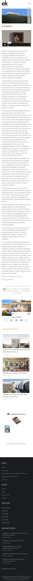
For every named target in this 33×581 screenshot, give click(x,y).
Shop (3, 492)
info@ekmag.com (7, 577)
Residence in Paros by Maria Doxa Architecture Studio (15, 396)
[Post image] (16, 341)
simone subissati (16, 293)
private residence (25, 291)
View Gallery (29, 14)
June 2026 (5, 514)
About (4, 467)
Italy (3, 291)
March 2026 (5, 523)
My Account (6, 495)
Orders (4, 498)
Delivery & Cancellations (9, 476)
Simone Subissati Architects (12, 276)
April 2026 (5, 520)
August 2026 (6, 508)
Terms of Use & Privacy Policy (21, 577)
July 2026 (5, 511)
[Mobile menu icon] (29, 3)
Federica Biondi (7, 279)
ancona (9, 289)
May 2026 (5, 517)
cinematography (25, 289)
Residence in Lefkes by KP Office (15, 373)
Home (4, 489)
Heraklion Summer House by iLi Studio (15, 553)
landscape (9, 291)
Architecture (13, 286)
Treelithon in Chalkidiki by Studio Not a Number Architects (16, 351)
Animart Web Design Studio (20, 579)
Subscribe (5, 470)
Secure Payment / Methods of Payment (14, 473)
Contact (4, 479)
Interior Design (8, 550)
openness (16, 291)
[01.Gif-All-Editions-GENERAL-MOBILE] (16, 429)
